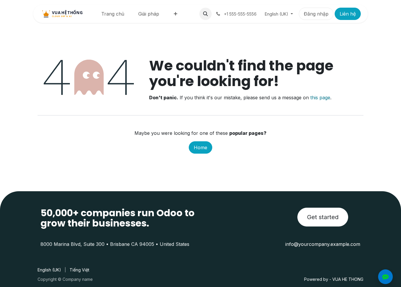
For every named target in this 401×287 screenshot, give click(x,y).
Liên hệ (348, 14)
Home (200, 147)
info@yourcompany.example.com (322, 244)
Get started (322, 217)
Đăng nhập (316, 14)
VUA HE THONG (347, 279)
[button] (205, 14)
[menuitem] (112, 14)
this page (320, 97)
